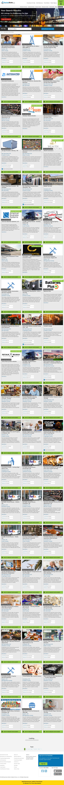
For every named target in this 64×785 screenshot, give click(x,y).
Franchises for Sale (31, 2)
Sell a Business (39, 2)
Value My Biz (51, 6)
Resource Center (45, 6)
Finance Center (38, 6)
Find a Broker (47, 2)
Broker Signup (54, 2)
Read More (4, 58)
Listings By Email (31, 6)
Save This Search (6, 19)
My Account (60, 6)
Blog (56, 6)
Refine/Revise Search (47, 29)
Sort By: (3, 28)
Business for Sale (23, 6)
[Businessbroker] (8, 2)
